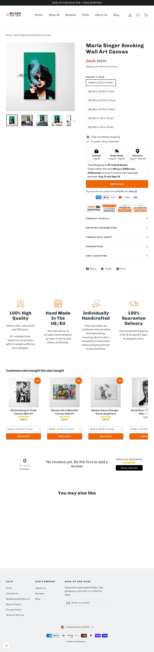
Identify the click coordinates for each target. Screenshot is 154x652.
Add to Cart (23, 436)
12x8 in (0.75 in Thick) (100, 82)
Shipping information (101, 228)
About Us (101, 15)
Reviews (71, 15)
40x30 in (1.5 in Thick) (101, 118)
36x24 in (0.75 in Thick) (102, 109)
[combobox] (23, 429)
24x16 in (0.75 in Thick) (101, 91)
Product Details (97, 218)
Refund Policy (13, 604)
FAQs (85, 15)
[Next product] (146, 408)
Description (94, 246)
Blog (116, 15)
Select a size (95, 77)
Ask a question (96, 256)
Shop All (54, 15)
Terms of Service (15, 615)
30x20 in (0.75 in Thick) (102, 100)
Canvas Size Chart (99, 237)
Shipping (90, 66)
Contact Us (12, 593)
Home (39, 15)
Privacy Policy (14, 609)
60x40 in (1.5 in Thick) (101, 127)
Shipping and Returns (18, 599)
